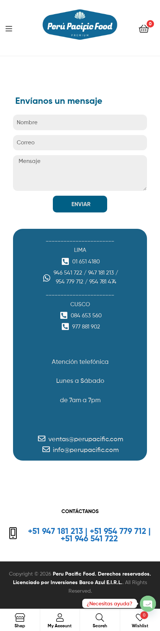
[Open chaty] (148, 604)
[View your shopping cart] (144, 28)
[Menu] (13, 28)
